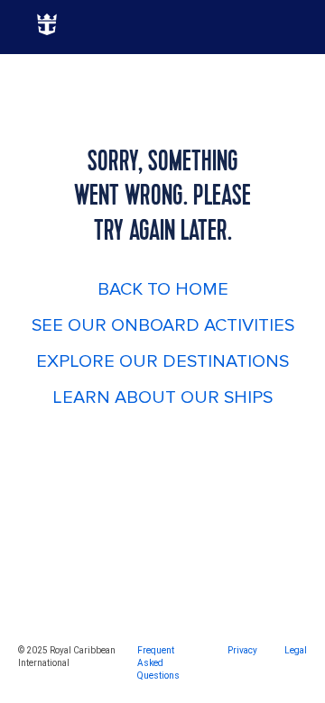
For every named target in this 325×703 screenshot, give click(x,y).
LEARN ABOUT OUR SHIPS (162, 397)
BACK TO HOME (163, 289)
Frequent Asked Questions (158, 662)
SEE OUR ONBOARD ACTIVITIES (163, 325)
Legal (295, 650)
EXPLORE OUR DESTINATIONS (162, 361)
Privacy (242, 650)
